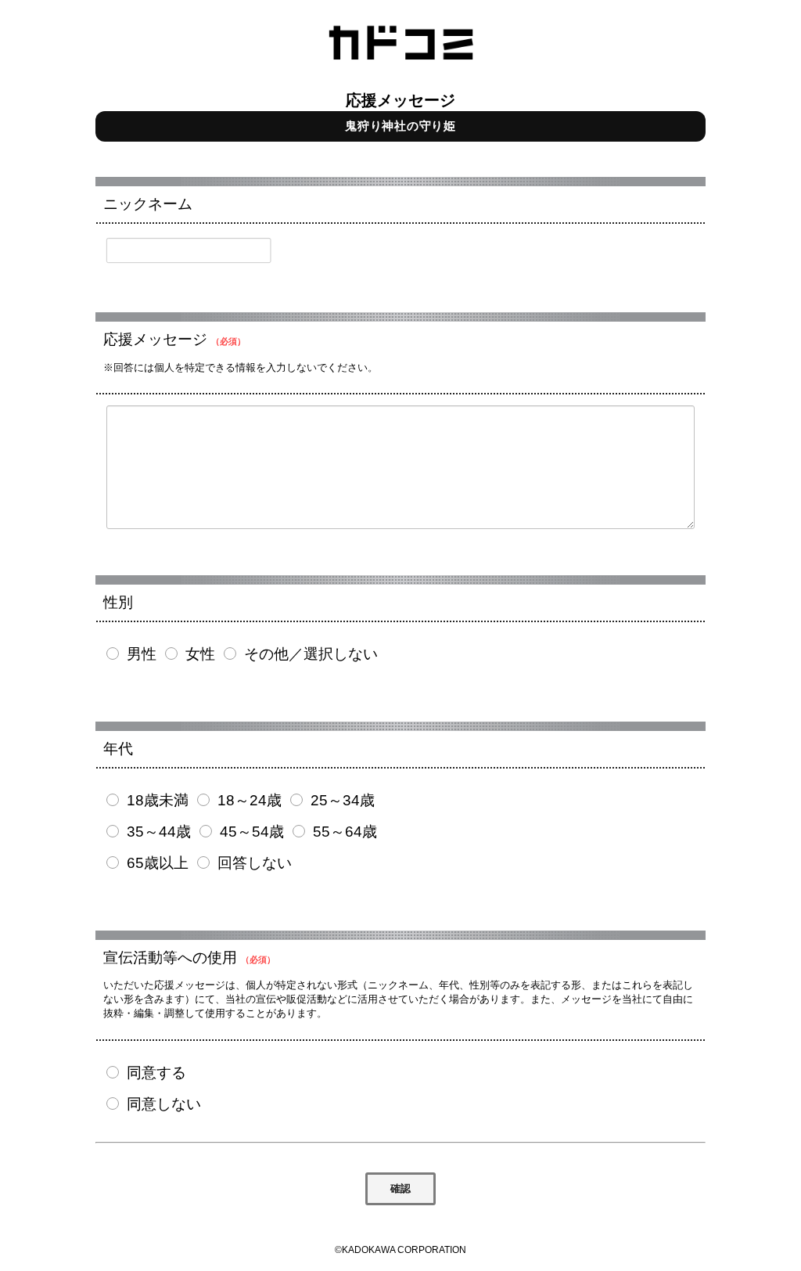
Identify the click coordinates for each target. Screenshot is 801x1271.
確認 (400, 1188)
